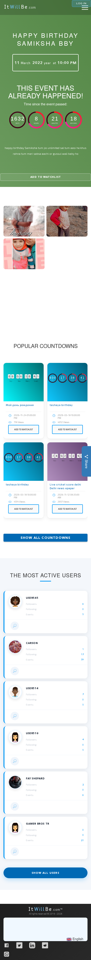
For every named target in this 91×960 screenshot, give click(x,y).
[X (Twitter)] (19, 945)
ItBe (20, 7)
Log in (81, 3)
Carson (32, 643)
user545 (32, 597)
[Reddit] (45, 945)
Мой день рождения (20, 404)
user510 (32, 733)
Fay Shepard (35, 778)
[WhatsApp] (6, 954)
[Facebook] (6, 945)
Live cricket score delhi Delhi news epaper (65, 486)
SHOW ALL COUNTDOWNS (46, 538)
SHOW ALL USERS (45, 872)
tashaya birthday (61, 404)
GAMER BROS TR (37, 823)
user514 (32, 688)
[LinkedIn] (32, 945)
